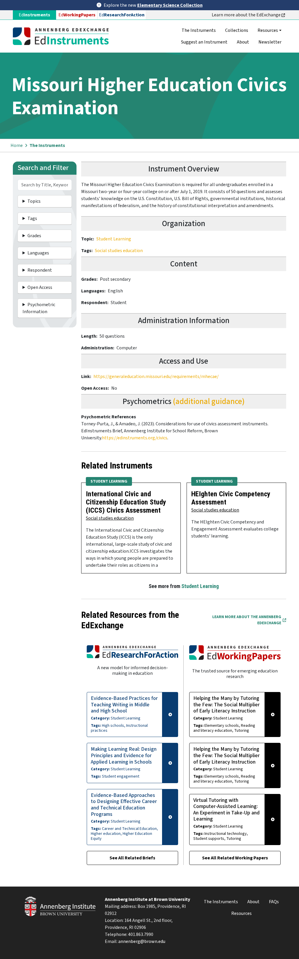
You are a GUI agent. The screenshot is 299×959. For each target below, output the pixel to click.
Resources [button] (268, 30)
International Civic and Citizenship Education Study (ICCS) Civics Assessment (126, 502)
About (243, 42)
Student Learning (113, 239)
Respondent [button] (39, 270)
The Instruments (199, 30)
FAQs (274, 902)
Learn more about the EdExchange (246, 15)
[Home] (63, 36)
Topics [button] (34, 201)
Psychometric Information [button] (38, 308)
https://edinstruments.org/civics (134, 438)
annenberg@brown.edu (141, 941)
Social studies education (119, 250)
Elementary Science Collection (170, 5)
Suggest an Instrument (204, 42)
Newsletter (269, 42)
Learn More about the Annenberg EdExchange (246, 620)
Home (17, 145)
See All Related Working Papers (235, 858)
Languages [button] (38, 253)
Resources (241, 913)
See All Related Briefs (132, 858)
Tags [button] (32, 218)
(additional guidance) (209, 401)
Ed (76, 15)
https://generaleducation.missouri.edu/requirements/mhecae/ (156, 376)
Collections (236, 30)
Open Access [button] (39, 287)
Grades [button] (34, 236)
